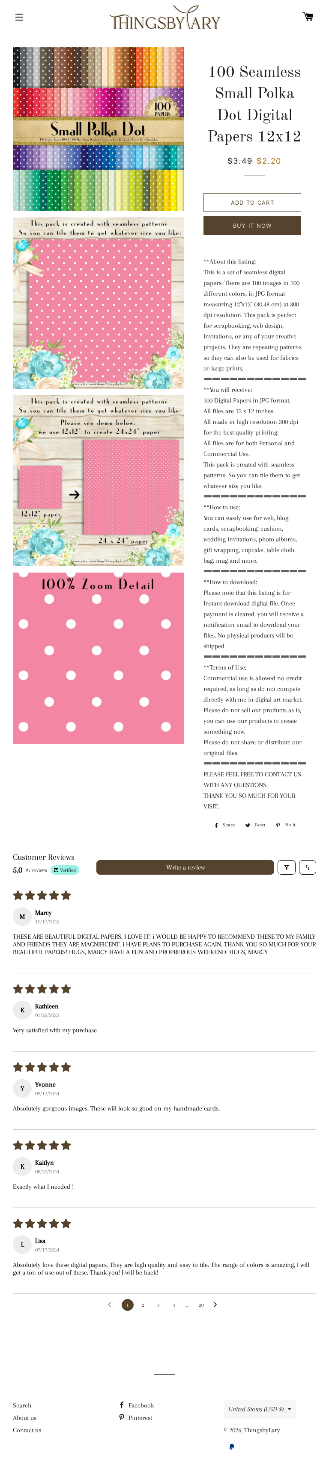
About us (24, 1418)
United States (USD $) (256, 1409)
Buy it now (252, 225)
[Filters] (287, 867)
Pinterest (139, 1418)
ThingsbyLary (262, 1430)
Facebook (140, 1405)
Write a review (185, 867)
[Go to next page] (217, 1305)
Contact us (27, 1430)
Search (22, 1405)
